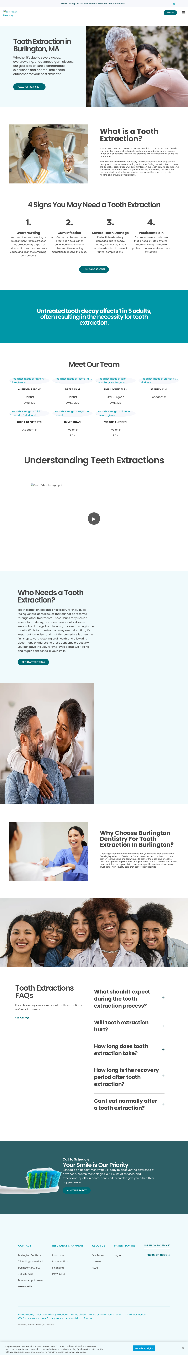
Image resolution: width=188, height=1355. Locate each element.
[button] (183, 13)
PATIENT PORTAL (124, 1245)
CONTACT (24, 1245)
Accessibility (73, 1318)
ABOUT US (98, 1245)
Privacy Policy (26, 1314)
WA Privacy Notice (52, 1318)
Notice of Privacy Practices (52, 1314)
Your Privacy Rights (143, 1348)
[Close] (183, 1348)
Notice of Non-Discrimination (105, 1314)
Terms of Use (78, 1314)
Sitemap (88, 1318)
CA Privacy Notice (135, 1314)
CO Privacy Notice (28, 1318)
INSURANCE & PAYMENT (67, 1245)
